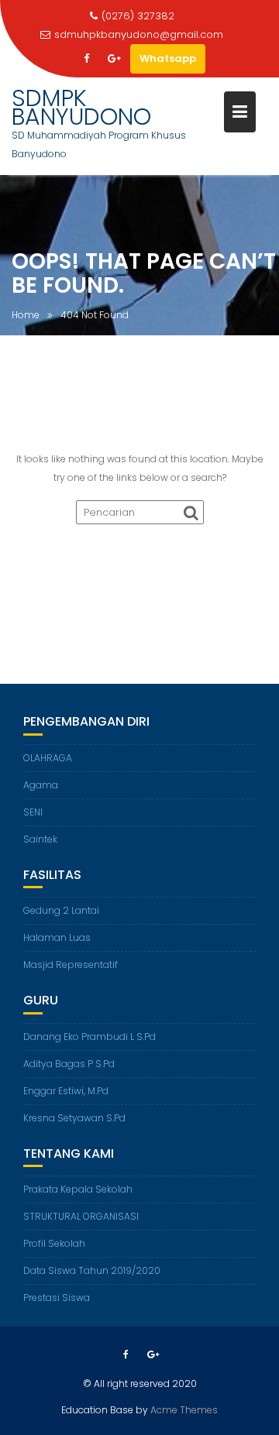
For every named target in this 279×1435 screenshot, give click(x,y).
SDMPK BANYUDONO (81, 107)
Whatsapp (168, 58)
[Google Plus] (114, 58)
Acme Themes (184, 1409)
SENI (33, 812)
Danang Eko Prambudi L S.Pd (89, 1036)
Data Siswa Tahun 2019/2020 (91, 1270)
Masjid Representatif (70, 964)
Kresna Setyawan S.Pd (74, 1117)
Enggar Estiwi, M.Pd (65, 1090)
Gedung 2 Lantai (61, 910)
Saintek (40, 839)
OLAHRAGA (47, 757)
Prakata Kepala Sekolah (78, 1189)
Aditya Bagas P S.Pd (69, 1063)
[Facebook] (86, 58)
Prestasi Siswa (56, 1297)
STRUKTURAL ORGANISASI (81, 1216)
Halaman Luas (57, 937)
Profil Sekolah (54, 1243)
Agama (40, 784)
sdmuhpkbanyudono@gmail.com (138, 34)
